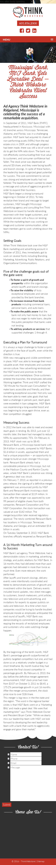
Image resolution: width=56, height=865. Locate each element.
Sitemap (40, 861)
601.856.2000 (28, 23)
